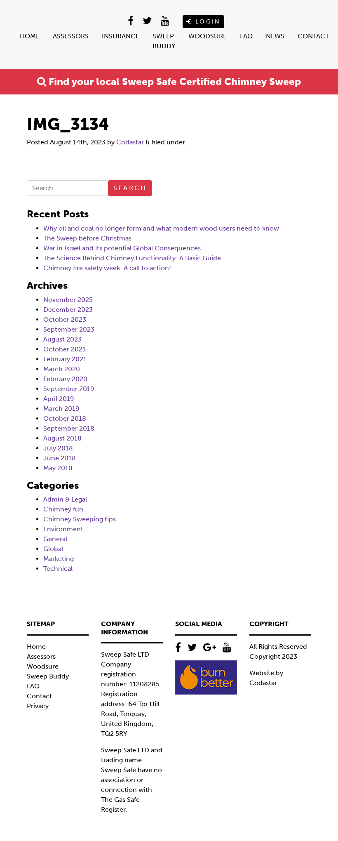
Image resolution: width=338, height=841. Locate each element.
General (55, 539)
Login (206, 21)
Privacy (38, 706)
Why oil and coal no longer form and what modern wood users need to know (161, 228)
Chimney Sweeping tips (79, 519)
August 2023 (62, 339)
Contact (313, 36)
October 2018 (64, 418)
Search (130, 188)
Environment (63, 529)
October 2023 (64, 319)
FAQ (246, 36)
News (275, 36)
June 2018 (59, 458)
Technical (58, 568)
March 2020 (61, 369)
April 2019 (58, 399)
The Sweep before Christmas (87, 238)
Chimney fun (63, 509)
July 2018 (58, 448)
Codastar (130, 142)
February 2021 (65, 359)
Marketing (58, 559)
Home (30, 36)
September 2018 (68, 428)
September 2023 (68, 329)
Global (53, 549)
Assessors (71, 36)
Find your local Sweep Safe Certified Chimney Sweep (173, 81)
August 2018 (62, 438)
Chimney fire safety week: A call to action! (107, 268)
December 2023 (68, 309)
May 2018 (58, 468)
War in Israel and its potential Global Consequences (122, 248)
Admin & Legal (65, 499)
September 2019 (68, 389)
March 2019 (61, 408)
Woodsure (207, 36)
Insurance (120, 36)
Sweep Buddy (164, 41)
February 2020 (65, 379)
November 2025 (68, 300)
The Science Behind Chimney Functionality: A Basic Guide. (133, 258)
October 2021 (64, 349)
